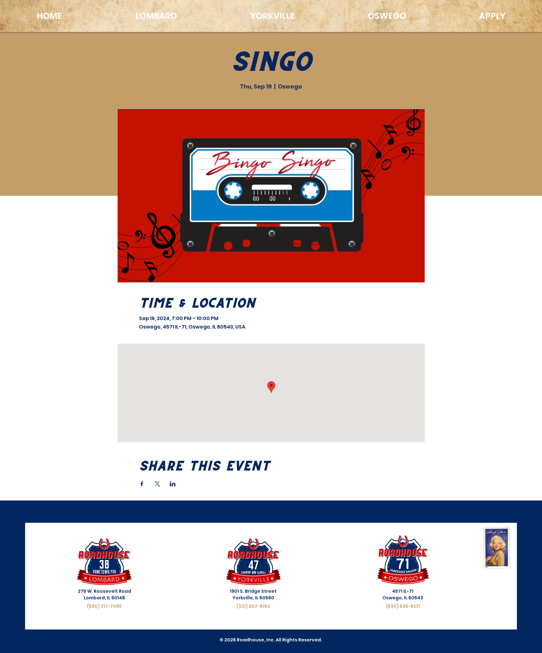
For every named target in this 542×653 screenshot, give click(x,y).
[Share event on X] (157, 483)
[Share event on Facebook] (142, 483)
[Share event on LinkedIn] (173, 483)
